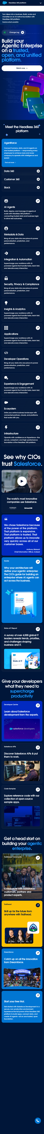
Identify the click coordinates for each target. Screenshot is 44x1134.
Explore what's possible (10, 22)
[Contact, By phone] (38, 1121)
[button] (22, 32)
